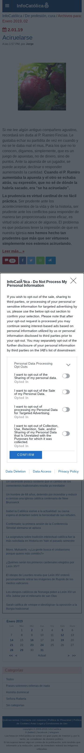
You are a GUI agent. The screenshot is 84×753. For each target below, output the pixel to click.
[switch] (66, 376)
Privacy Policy (68, 471)
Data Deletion (16, 471)
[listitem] (42, 365)
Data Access (42, 471)
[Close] (74, 282)
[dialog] (42, 376)
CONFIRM (26, 455)
